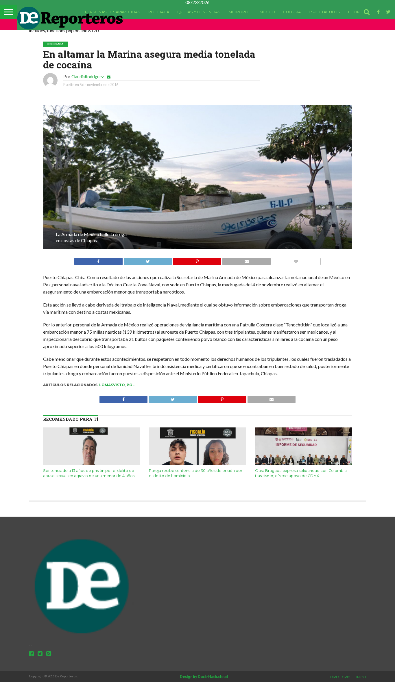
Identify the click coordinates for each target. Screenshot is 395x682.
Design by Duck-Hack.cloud (204, 676)
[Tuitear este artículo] (147, 260)
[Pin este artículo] (197, 260)
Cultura (292, 12)
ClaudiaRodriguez (87, 76)
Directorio (340, 677)
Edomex (357, 12)
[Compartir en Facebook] (98, 260)
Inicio (361, 677)
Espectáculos (324, 12)
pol (131, 385)
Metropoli (239, 12)
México (267, 12)
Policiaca (158, 12)
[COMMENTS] (296, 260)
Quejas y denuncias (198, 12)
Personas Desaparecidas (112, 12)
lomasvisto (112, 385)
